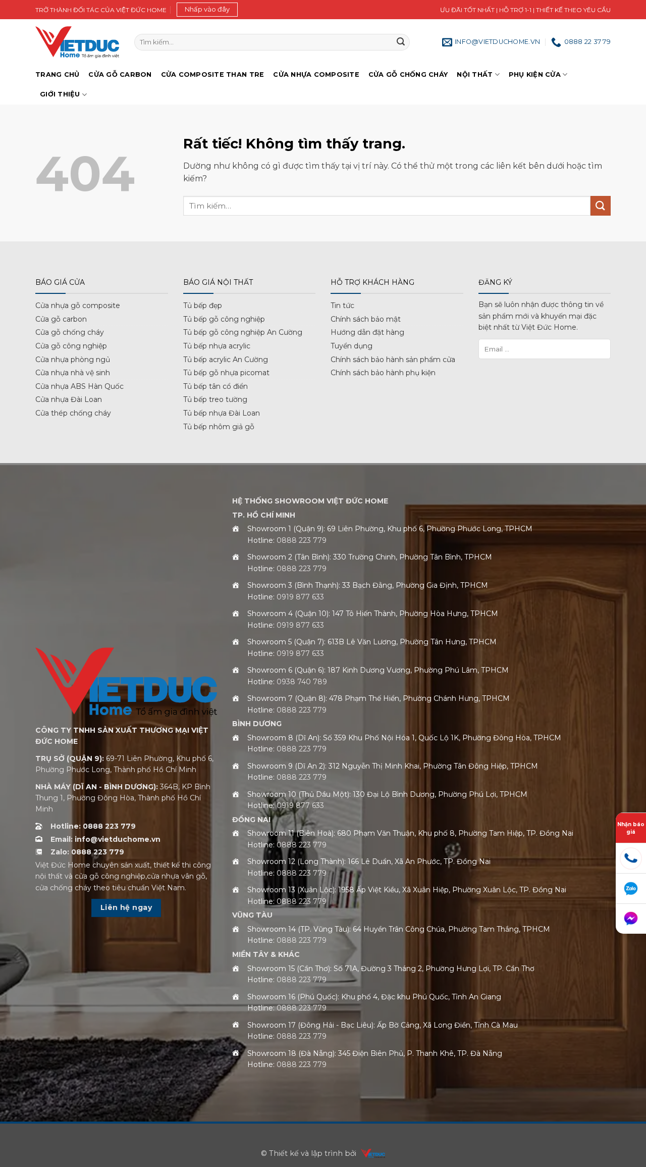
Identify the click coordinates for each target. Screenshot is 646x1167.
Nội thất (475, 74)
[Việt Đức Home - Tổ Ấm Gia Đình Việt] (77, 42)
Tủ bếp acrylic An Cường (225, 359)
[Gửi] (400, 42)
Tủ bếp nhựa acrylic (216, 345)
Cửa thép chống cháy (73, 413)
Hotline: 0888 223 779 (93, 826)
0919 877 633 (300, 596)
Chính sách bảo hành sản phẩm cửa (393, 359)
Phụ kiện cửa (535, 74)
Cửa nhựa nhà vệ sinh (72, 372)
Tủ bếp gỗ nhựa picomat (226, 372)
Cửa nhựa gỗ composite (77, 305)
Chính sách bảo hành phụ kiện (383, 372)
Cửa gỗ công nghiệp (71, 345)
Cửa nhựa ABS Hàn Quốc (79, 386)
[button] (207, 9)
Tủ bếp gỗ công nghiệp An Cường (242, 332)
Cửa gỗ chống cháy (408, 74)
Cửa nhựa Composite (316, 74)
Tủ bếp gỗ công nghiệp (224, 319)
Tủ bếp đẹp (202, 305)
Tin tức (342, 305)
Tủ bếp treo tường (215, 399)
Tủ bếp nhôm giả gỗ (218, 426)
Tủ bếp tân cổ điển (215, 386)
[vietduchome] (370, 1153)
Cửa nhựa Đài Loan (68, 399)
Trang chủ (57, 74)
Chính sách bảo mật (366, 319)
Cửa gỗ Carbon (119, 74)
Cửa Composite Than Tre (212, 74)
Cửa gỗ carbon (61, 319)
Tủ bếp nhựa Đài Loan (221, 413)
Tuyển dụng (351, 345)
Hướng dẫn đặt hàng (367, 332)
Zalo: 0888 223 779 (87, 851)
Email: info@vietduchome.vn (105, 839)
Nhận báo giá (630, 828)
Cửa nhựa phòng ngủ (72, 359)
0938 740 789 (302, 681)
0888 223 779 (302, 540)
